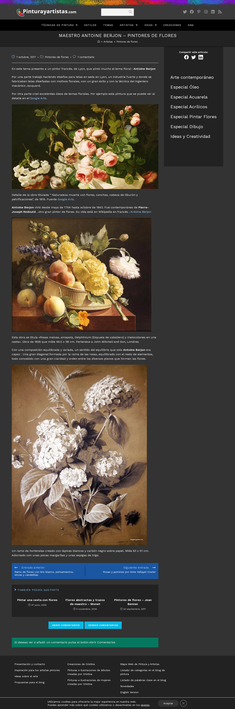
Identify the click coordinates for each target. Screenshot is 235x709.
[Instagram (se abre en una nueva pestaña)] (205, 12)
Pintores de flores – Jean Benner (133, 602)
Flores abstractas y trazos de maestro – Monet (85, 602)
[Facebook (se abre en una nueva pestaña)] (191, 12)
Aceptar (168, 703)
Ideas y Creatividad (190, 136)
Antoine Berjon (140, 212)
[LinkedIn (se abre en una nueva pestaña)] (212, 12)
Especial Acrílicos (188, 106)
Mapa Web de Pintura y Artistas (139, 664)
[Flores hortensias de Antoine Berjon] (79, 454)
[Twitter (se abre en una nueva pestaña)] (184, 12)
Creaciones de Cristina (81, 664)
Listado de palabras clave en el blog (143, 680)
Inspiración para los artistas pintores (37, 670)
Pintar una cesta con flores (37, 600)
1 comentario (86, 57)
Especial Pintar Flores (193, 116)
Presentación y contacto (30, 664)
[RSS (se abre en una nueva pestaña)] (219, 12)
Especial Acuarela (188, 97)
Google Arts (38, 98)
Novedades (127, 686)
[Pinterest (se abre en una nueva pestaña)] (198, 12)
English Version (129, 692)
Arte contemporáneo (192, 77)
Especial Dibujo (186, 126)
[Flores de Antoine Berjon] (85, 146)
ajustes (145, 704)
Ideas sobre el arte (26, 676)
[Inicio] (98, 41)
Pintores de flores (57, 57)
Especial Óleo (184, 87)
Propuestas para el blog (29, 682)
